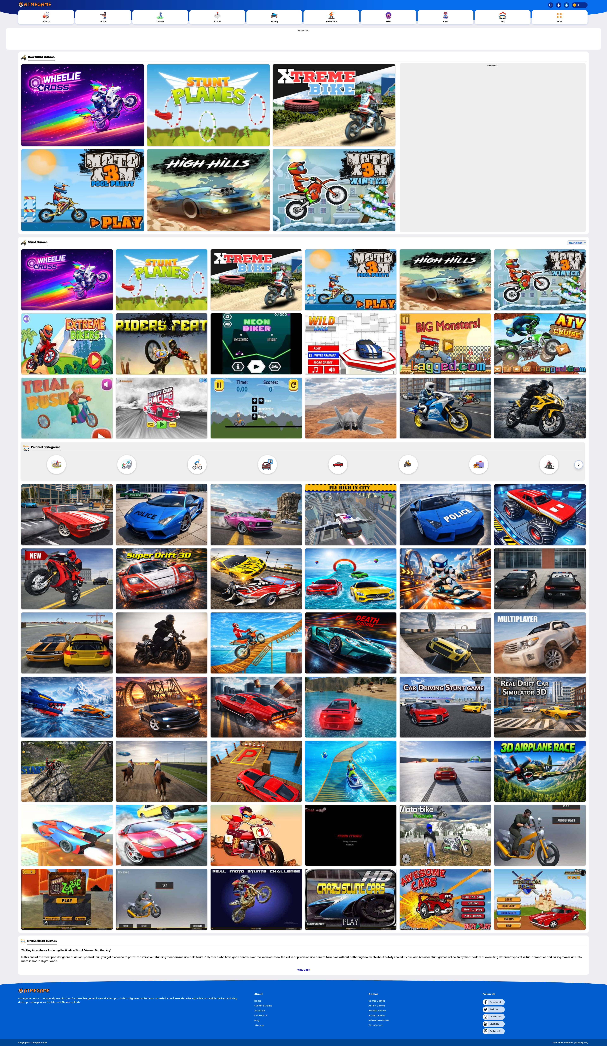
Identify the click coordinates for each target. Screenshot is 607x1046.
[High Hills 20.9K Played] (208, 190)
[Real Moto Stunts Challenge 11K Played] (256, 899)
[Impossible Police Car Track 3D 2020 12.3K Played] (445, 514)
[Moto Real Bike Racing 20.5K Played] (67, 578)
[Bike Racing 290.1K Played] (256, 408)
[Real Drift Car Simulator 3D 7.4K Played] (540, 707)
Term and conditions (562, 1042)
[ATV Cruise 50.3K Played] (540, 343)
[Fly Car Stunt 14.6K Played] (67, 835)
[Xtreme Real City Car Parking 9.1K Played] (256, 771)
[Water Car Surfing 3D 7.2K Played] (350, 707)
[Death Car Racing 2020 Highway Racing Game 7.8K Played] (350, 642)
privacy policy (581, 1042)
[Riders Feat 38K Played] (161, 343)
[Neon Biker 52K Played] (256, 343)
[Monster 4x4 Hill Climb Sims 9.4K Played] (540, 514)
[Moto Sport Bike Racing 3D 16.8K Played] (540, 835)
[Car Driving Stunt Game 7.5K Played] (445, 707)
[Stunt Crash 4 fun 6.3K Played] (445, 642)
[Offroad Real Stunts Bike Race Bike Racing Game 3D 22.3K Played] (256, 642)
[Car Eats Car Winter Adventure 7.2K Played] (67, 707)
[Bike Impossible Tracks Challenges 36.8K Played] (540, 408)
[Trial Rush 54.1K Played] (67, 408)
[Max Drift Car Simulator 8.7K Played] (256, 514)
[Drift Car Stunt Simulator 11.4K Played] (67, 514)
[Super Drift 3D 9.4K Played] (161, 578)
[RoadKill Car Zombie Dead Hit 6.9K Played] (67, 899)
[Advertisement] (303, 40)
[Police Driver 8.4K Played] (540, 578)
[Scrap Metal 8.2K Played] (350, 835)
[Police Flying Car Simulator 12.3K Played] (350, 514)
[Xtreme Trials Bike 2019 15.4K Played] (67, 771)
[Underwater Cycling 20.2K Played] (350, 771)
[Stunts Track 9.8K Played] (445, 771)
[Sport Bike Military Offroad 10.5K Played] (161, 899)
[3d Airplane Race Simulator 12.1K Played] (540, 771)
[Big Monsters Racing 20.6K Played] (445, 343)
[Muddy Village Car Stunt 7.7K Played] (161, 707)
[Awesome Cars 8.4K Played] (445, 899)
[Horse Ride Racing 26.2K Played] (161, 771)
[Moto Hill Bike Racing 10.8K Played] (256, 835)
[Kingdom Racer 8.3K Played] (540, 899)
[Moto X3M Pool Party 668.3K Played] (82, 190)
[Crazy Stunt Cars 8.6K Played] (350, 899)
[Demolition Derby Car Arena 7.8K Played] (256, 578)
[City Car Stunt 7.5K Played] (256, 707)
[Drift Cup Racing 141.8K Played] (161, 408)
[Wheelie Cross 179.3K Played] (82, 105)
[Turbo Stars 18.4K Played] (445, 578)
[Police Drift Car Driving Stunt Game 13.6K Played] (161, 514)
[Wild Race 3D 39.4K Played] (350, 343)
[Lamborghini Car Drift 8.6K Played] (161, 835)
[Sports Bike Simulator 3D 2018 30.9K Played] (445, 408)
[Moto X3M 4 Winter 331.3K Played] (334, 190)
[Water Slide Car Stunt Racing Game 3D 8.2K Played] (350, 578)
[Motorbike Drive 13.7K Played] (161, 642)
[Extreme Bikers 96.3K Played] (67, 343)
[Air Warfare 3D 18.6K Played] (350, 408)
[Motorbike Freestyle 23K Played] (445, 835)
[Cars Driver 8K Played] (67, 642)
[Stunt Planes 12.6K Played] (208, 105)
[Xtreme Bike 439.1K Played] (334, 105)
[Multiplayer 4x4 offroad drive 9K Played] (540, 642)
